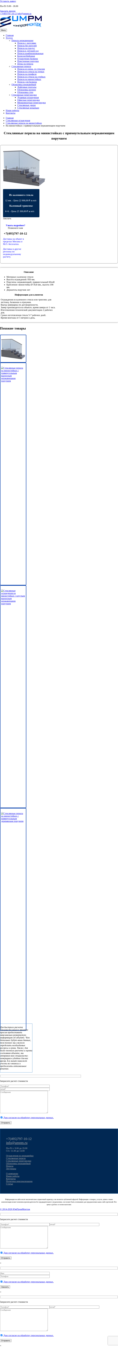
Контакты (10, 113)
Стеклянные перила (21, 66)
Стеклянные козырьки (28, 108)
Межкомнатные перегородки (31, 102)
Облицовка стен (25, 92)
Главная (10, 35)
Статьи (9, 1184)
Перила (9, 1166)
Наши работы (12, 110)
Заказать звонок (8, 11)
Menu (3, 30)
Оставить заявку (8, 1)
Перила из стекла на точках (30, 71)
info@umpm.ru (24, 13)
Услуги (9, 38)
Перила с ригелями (26, 43)
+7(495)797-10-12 (8, 13)
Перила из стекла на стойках (31, 77)
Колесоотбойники (26, 56)
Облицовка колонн (26, 89)
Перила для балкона (27, 82)
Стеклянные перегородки (24, 95)
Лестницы (11, 1168)
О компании (12, 1173)
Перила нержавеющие (22, 40)
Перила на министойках (29, 79)
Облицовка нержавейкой (24, 84)
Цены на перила (25, 64)
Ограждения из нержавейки (20, 1155)
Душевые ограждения (28, 97)
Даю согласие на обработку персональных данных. (28, 1117)
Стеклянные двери (26, 105)
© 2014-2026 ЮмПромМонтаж (15, 1209)
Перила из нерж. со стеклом (31, 69)
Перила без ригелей (27, 45)
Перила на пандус (26, 48)
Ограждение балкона (27, 58)
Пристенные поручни (28, 61)
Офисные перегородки (28, 100)
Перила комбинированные (30, 53)
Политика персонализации (19, 1181)
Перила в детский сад (28, 51)
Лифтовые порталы (26, 87)
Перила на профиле (27, 74)
